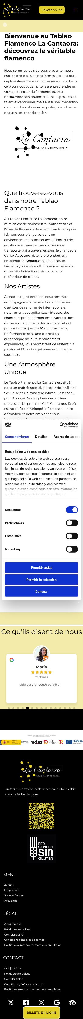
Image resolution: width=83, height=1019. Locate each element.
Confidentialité (13, 934)
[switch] (72, 523)
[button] (50, 10)
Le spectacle (12, 890)
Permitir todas (41, 567)
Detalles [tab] (41, 436)
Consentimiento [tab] (17, 436)
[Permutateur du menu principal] (75, 10)
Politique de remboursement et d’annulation (33, 945)
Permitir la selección (41, 579)
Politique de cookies (17, 929)
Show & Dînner (13, 895)
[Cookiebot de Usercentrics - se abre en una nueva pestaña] (59, 425)
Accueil (9, 885)
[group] (41, 675)
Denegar (41, 591)
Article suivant (41, 609)
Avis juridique (12, 924)
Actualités (10, 900)
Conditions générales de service (24, 939)
